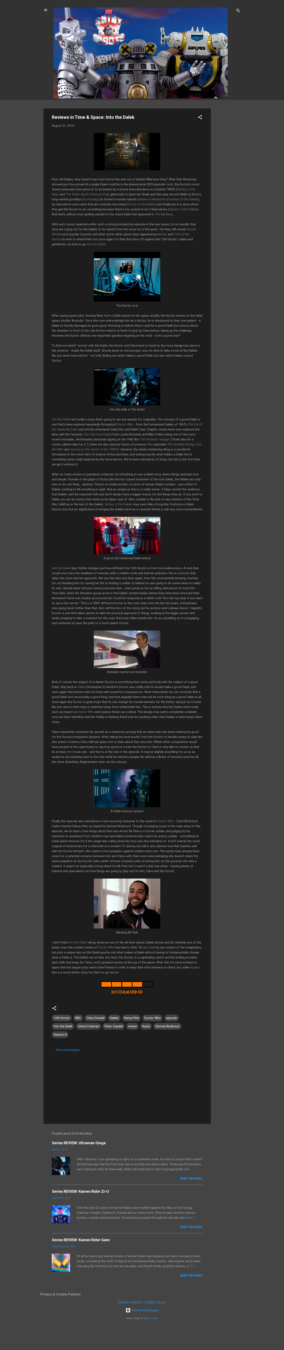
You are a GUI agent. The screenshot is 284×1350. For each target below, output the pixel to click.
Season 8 (60, 1034)
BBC (78, 1018)
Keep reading (191, 1178)
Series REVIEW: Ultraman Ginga (79, 1143)
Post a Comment (67, 1050)
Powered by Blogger (145, 1310)
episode (171, 1018)
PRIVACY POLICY (130, 1302)
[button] (200, 118)
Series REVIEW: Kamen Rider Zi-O (80, 1191)
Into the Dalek (63, 1026)
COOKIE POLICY (155, 1302)
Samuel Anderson (167, 1026)
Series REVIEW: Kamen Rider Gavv (81, 1240)
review (132, 1026)
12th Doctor (62, 1018)
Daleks (114, 1018)
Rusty (146, 1026)
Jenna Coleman (88, 1026)
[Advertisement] (227, 170)
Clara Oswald (95, 1018)
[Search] (238, 11)
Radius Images (151, 1318)
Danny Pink (131, 1018)
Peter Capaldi (114, 1026)
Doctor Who (152, 1018)
